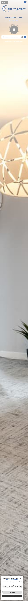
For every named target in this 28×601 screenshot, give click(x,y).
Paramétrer (12, 592)
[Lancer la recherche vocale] (14, 29)
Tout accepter (12, 596)
